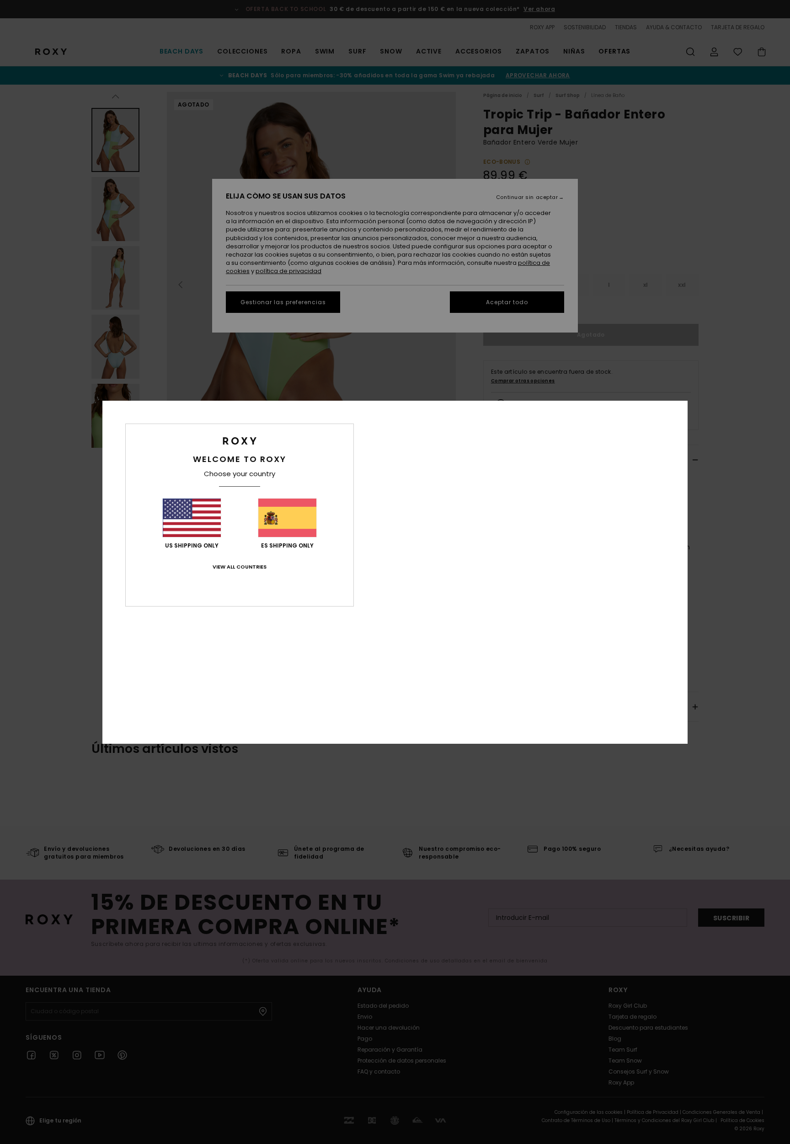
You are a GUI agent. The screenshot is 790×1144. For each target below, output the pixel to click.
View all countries (240, 566)
